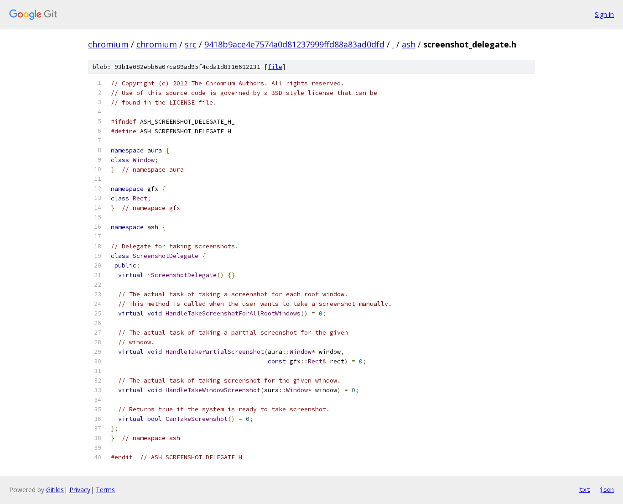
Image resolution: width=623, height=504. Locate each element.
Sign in (604, 14)
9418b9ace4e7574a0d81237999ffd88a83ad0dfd (294, 44)
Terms (105, 489)
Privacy (79, 489)
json (606, 489)
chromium (108, 44)
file (275, 67)
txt (584, 489)
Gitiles (55, 489)
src (191, 44)
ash (408, 44)
